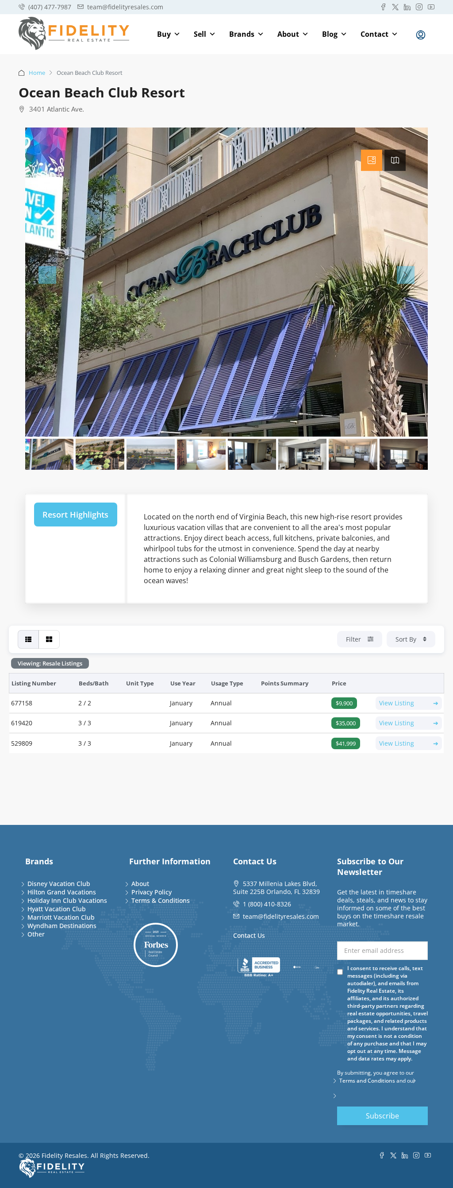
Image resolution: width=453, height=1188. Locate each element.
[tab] (371, 160)
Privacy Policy (151, 892)
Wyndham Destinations (61, 925)
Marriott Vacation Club (61, 917)
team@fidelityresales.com (281, 916)
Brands (241, 34)
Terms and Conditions (367, 1080)
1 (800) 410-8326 (267, 904)
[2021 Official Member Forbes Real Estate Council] (156, 945)
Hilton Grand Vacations (61, 892)
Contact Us (249, 935)
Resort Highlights (75, 514)
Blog (330, 34)
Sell (200, 34)
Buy (164, 34)
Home (37, 73)
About (288, 34)
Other (36, 934)
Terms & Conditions (160, 900)
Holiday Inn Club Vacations (67, 900)
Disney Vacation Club (58, 883)
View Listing (408, 703)
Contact (374, 34)
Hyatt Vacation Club (56, 909)
